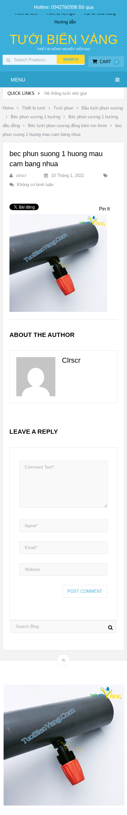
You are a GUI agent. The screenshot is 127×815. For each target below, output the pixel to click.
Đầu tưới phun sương (102, 108)
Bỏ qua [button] (85, 7)
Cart (109, 61)
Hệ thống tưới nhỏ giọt (65, 93)
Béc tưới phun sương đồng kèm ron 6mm (67, 125)
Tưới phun (63, 108)
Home (8, 108)
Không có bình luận (35, 184)
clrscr (21, 175)
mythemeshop (73, 671)
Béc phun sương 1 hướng (35, 116)
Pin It (104, 208)
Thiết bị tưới (33, 108)
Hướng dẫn (65, 22)
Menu (18, 79)
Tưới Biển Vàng (63, 39)
